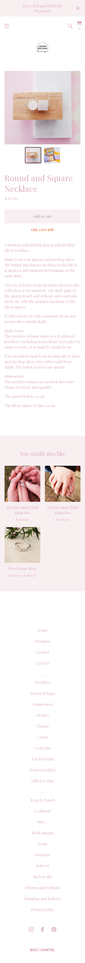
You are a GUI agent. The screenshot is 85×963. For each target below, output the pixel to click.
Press (42, 843)
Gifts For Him (43, 780)
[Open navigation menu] (7, 26)
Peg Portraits (43, 759)
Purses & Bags (43, 693)
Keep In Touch (43, 800)
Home (42, 630)
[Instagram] (31, 929)
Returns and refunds (42, 887)
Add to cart (42, 216)
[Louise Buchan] (42, 47)
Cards (43, 737)
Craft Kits (42, 748)
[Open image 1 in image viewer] (42, 107)
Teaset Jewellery (42, 770)
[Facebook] (42, 929)
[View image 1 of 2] (33, 155)
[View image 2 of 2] (52, 155)
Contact (42, 652)
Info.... (42, 822)
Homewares (42, 704)
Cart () (42, 663)
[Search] (70, 26)
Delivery (42, 865)
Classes (42, 726)
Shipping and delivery (42, 898)
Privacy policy (42, 909)
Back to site (42, 876)
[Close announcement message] (77, 8)
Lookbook (42, 811)
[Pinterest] (54, 929)
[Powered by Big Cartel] (42, 950)
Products (42, 641)
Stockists (42, 854)
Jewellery (42, 682)
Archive (42, 715)
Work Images (42, 832)
